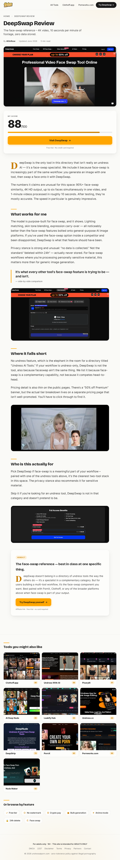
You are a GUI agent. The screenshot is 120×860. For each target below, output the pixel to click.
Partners (77, 848)
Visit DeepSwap (60, 140)
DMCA (32, 848)
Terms (59, 848)
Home (7, 16)
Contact (87, 848)
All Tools (54, 5)
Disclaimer (49, 848)
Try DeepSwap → (106, 5)
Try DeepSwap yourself (33, 602)
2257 (39, 848)
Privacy (68, 848)
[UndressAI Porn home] (8, 5)
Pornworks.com (86, 5)
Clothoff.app (68, 5)
